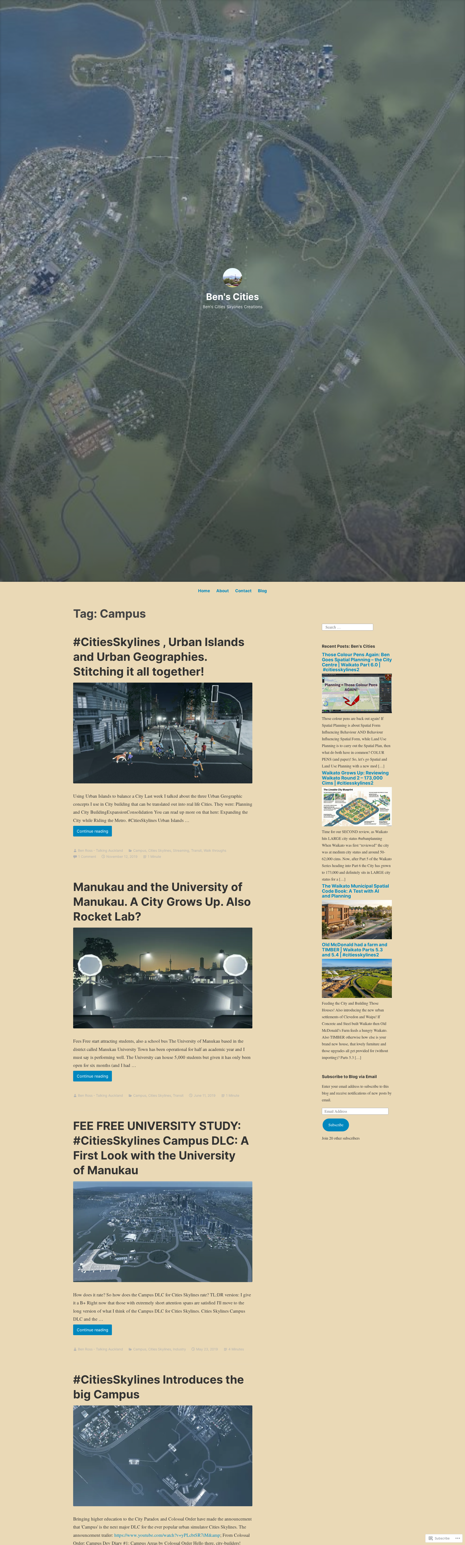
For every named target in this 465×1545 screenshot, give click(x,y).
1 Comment (87, 856)
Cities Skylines (159, 850)
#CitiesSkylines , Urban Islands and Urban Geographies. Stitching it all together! (158, 656)
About (222, 590)
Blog (262, 590)
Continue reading (90, 832)
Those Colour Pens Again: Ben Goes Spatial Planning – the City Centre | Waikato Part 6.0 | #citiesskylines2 (357, 662)
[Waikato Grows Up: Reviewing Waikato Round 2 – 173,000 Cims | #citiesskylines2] (357, 824)
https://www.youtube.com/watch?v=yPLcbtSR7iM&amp (167, 1535)
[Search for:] (347, 626)
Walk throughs (215, 850)
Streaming (181, 850)
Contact (243, 590)
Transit (196, 850)
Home (204, 590)
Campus (139, 850)
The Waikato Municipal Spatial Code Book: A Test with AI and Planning (355, 891)
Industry (179, 1349)
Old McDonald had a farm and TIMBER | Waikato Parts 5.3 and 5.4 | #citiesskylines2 (354, 950)
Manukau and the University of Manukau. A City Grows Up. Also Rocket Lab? (162, 901)
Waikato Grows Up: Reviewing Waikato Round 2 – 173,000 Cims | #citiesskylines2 (355, 778)
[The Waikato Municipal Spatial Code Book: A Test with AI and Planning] (357, 937)
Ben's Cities (232, 296)
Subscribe (335, 1124)
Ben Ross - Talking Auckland (100, 850)
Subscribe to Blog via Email (349, 1076)
